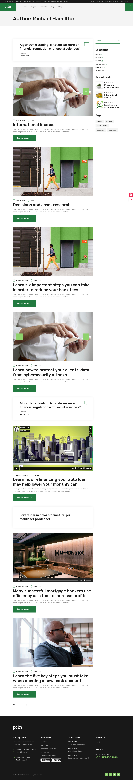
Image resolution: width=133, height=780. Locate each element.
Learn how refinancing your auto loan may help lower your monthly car (49, 482)
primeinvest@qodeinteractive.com (57, 1)
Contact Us (99, 1)
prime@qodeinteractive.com (26, 749)
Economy (99, 57)
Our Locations (124, 1)
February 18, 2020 (22, 280)
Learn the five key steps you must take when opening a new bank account (50, 678)
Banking (99, 121)
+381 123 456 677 (22, 752)
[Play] (15, 580)
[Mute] (85, 580)
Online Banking (100, 64)
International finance (34, 124)
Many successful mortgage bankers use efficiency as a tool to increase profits (52, 593)
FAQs (92, 1)
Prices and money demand (111, 86)
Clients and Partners (48, 755)
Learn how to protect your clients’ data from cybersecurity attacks (51, 372)
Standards (99, 67)
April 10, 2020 (20, 120)
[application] (53, 580)
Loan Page (44, 745)
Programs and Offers (111, 1)
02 (20, 705)
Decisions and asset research (42, 204)
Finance (98, 61)
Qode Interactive (24, 775)
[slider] (89, 580)
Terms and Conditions (48, 749)
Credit (32, 120)
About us (44, 742)
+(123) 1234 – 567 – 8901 (14, 1)
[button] (86, 91)
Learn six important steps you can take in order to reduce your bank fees (51, 287)
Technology (37, 280)
